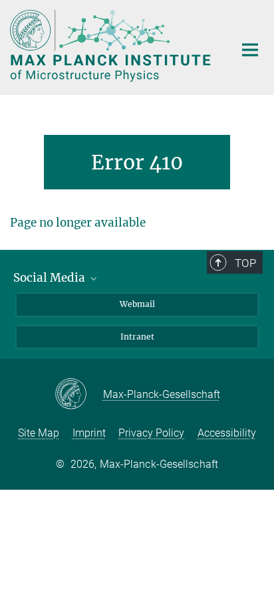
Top (245, 263)
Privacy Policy (151, 433)
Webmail (137, 304)
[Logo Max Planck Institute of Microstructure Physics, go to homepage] (112, 46)
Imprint (89, 433)
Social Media (50, 277)
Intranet (137, 337)
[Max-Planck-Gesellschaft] (79, 395)
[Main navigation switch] (250, 50)
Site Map (38, 433)
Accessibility (227, 433)
